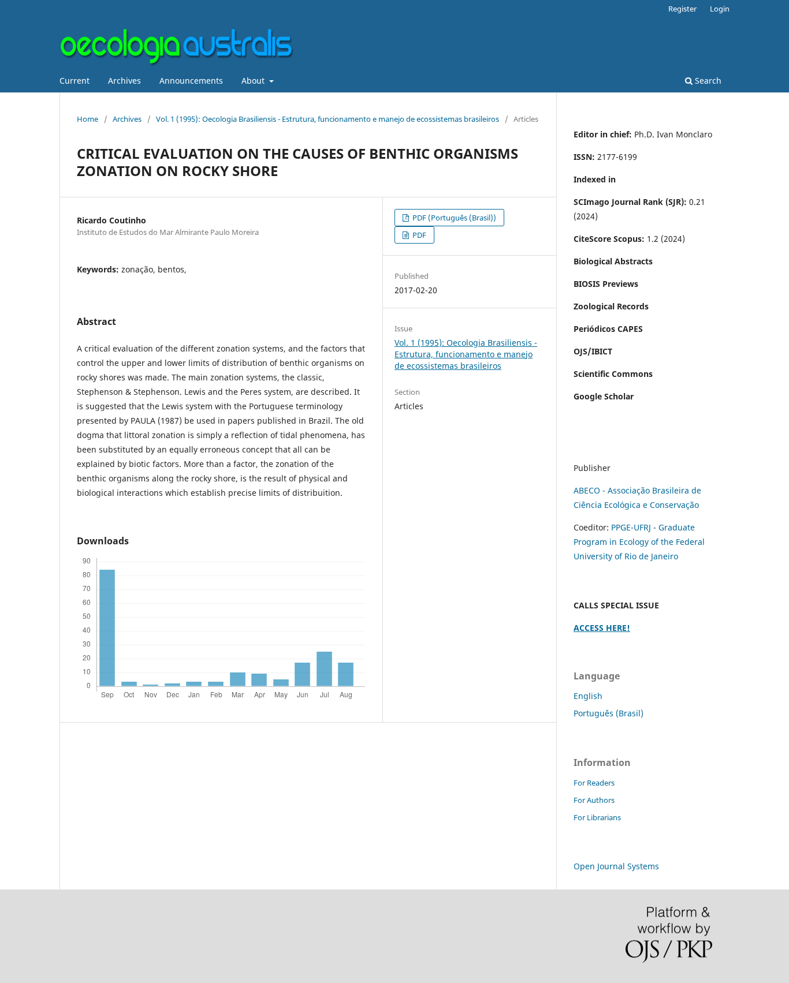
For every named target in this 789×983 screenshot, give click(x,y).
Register (682, 8)
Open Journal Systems (616, 866)
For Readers (594, 783)
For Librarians (597, 817)
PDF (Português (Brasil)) (453, 217)
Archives (124, 80)
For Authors (594, 800)
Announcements (191, 80)
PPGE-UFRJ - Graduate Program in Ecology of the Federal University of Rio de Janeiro (639, 542)
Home (87, 119)
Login (720, 8)
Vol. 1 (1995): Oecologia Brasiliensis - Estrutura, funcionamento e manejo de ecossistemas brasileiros (327, 119)
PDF (418, 235)
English (588, 695)
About (254, 80)
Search (707, 80)
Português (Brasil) (608, 713)
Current (74, 80)
